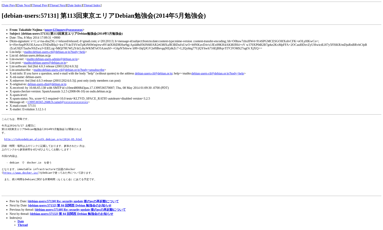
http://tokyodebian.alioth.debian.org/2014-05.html (43, 139)
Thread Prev (40, 5)
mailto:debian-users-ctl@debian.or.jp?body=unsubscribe (69, 69)
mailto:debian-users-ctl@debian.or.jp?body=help (54, 52)
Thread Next (58, 5)
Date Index (75, 5)
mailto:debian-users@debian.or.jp (45, 62)
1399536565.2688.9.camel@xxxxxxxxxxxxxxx (57, 102)
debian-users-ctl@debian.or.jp (153, 73)
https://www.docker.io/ (20, 172)
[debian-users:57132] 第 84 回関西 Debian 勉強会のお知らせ (70, 205)
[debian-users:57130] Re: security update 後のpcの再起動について (73, 201)
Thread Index (92, 5)
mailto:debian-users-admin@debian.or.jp (52, 59)
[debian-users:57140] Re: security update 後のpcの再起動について (80, 209)
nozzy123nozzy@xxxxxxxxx (64, 29)
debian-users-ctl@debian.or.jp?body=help (218, 73)
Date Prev (9, 5)
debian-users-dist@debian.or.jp (47, 84)
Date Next (23, 5)
